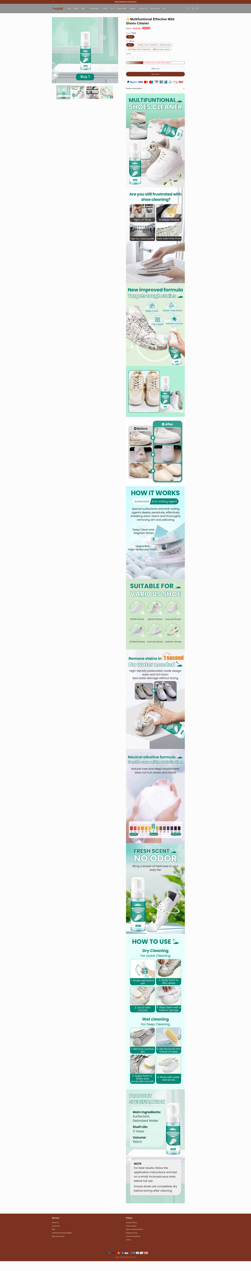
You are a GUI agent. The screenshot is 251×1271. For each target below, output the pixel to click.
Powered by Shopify (130, 1257)
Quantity (128, 53)
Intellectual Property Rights (62, 1233)
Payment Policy (131, 1222)
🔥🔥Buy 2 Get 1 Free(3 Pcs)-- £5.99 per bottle (154, 45)
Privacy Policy (131, 1226)
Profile (128, 1240)
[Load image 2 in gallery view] (77, 92)
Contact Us (56, 1226)
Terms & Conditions (133, 1236)
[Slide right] (116, 92)
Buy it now (155, 74)
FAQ (53, 1229)
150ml (130, 37)
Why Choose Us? (58, 1236)
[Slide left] (54, 92)
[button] (85, 8)
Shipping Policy (132, 1233)
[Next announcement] (198, 2)
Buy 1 (130, 45)
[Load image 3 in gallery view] (92, 92)
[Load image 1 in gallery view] (63, 92)
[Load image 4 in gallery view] (106, 92)
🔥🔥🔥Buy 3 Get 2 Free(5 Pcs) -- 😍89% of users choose (149, 49)
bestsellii (122, 1257)
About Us (55, 1222)
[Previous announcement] (52, 2)
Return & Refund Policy (134, 1229)
